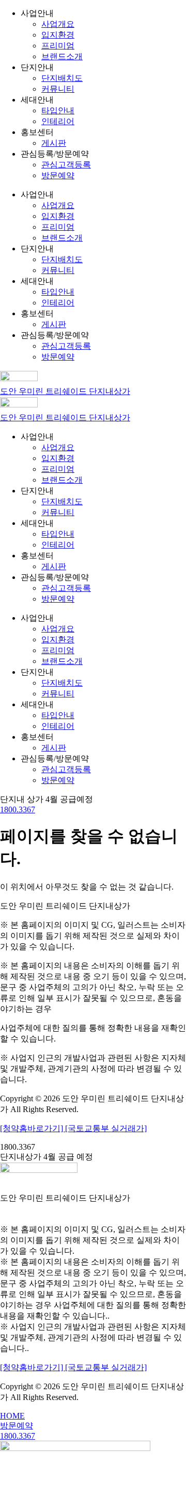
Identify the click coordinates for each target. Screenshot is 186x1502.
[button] (46, 799)
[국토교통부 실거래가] (106, 1128)
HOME (12, 1415)
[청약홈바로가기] (32, 1128)
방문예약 (57, 175)
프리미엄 (57, 45)
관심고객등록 (66, 164)
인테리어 (57, 121)
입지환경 (57, 34)
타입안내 (57, 110)
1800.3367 (17, 809)
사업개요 (57, 24)
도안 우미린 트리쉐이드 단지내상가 (65, 391)
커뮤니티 (57, 88)
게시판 (53, 143)
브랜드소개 (62, 56)
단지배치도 (62, 78)
